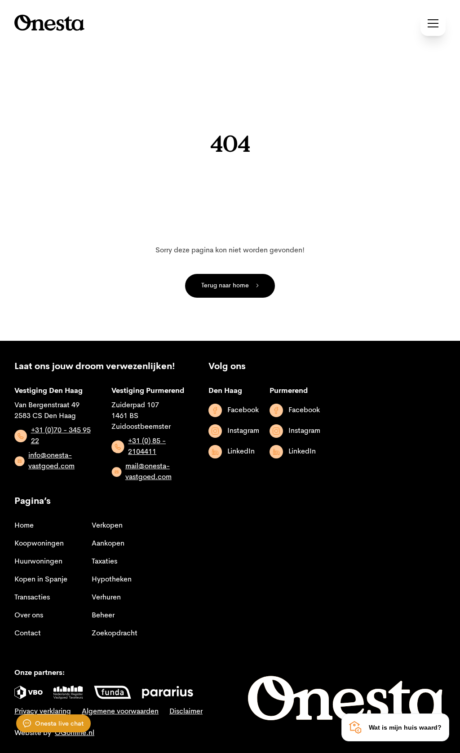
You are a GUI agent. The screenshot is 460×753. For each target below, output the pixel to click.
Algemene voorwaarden (120, 711)
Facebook (243, 410)
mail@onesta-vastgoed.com (148, 472)
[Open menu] (433, 23)
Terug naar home (225, 285)
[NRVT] (68, 692)
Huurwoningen (38, 561)
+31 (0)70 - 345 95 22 (61, 436)
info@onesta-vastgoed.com (51, 461)
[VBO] (28, 692)
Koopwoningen (39, 543)
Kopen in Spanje (40, 579)
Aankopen (108, 543)
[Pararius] (167, 692)
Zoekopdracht (114, 633)
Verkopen (107, 525)
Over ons (28, 615)
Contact (27, 633)
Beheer (103, 615)
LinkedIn (241, 451)
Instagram (243, 431)
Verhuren (106, 597)
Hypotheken (112, 579)
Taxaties (104, 561)
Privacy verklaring (42, 711)
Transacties (32, 597)
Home (24, 525)
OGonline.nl (74, 733)
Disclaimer (186, 711)
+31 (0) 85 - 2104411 (147, 447)
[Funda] (112, 692)
